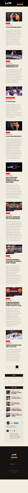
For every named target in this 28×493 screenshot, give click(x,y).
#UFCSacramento (13, 436)
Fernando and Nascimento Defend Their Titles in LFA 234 (13, 345)
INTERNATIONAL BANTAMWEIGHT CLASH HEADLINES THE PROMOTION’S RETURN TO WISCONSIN (13, 261)
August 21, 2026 (15, 391)
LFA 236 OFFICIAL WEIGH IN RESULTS (13, 27)
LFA (10, 430)
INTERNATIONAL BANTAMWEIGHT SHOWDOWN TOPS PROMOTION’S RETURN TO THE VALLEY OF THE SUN (13, 304)
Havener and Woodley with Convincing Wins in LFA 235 (12, 66)
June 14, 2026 (9, 215)
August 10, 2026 (15, 413)
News (8, 23)
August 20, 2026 (15, 402)
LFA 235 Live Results (11, 101)
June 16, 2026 (9, 175)
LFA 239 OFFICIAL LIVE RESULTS (16, 398)
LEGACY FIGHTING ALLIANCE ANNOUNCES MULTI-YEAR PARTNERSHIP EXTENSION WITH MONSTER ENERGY (12, 180)
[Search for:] (14, 380)
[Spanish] (22, 4)
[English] (18, 4)
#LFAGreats (12, 434)
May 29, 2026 (9, 343)
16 (16, 369)
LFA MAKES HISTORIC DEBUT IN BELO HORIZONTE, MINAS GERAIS (16, 410)
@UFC (16, 435)
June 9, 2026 (9, 257)
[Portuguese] (20, 4)
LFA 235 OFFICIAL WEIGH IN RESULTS (13, 136)
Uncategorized (10, 97)
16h (12, 430)
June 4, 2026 (9, 300)
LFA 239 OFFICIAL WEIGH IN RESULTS (15, 404)
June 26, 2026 (9, 25)
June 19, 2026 (9, 63)
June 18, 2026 (9, 134)
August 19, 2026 (15, 408)
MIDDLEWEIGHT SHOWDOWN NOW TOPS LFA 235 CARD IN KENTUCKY (13, 217)
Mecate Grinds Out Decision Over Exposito (16, 393)
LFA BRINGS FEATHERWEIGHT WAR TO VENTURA (16, 415)
